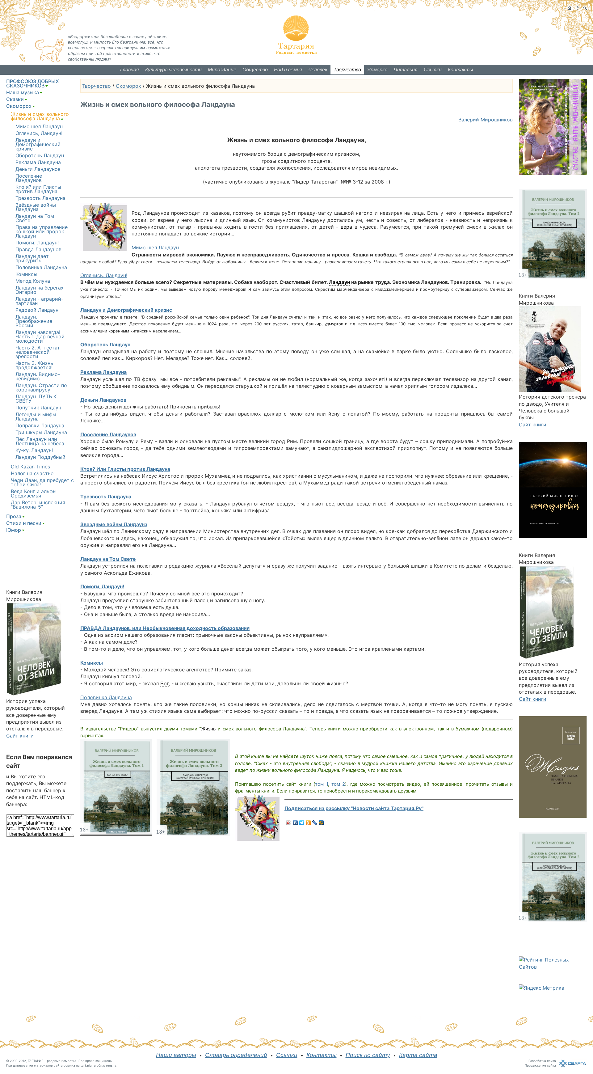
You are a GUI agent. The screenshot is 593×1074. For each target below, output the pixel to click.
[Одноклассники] (308, 823)
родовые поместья (62, 1061)
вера (346, 227)
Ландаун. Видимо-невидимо (37, 376)
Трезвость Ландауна (105, 496)
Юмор (13, 530)
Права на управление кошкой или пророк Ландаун (41, 231)
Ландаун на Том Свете (108, 559)
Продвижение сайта (540, 1065)
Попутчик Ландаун (38, 407)
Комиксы (91, 663)
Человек (317, 69)
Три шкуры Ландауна (41, 432)
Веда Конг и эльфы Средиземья (34, 493)
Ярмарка (377, 69)
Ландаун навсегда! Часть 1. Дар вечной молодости (40, 336)
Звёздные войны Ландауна (35, 207)
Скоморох (128, 86)
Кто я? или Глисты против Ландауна (38, 189)
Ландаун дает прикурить (32, 258)
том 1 (321, 784)
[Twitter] (302, 823)
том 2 (338, 784)
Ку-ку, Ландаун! (34, 450)
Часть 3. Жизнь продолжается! (34, 365)
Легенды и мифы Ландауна (35, 416)
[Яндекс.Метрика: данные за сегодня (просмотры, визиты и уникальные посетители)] (541, 987)
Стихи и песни (23, 523)
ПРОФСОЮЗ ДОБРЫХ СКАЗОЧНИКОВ (32, 83)
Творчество (347, 69)
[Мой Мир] (321, 823)
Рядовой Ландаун (36, 310)
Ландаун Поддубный (40, 457)
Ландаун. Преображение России (33, 321)
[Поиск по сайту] (585, 8)
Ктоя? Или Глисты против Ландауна (125, 469)
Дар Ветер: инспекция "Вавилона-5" (38, 504)
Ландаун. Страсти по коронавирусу (41, 387)
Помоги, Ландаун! (102, 586)
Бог (164, 683)
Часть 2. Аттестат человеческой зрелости (37, 352)
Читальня (406, 69)
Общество (255, 69)
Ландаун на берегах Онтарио (39, 290)
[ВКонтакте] (295, 823)
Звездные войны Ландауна (113, 524)
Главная (129, 69)
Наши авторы (176, 1055)
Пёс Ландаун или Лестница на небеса (39, 441)
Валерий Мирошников (485, 119)
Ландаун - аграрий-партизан (39, 301)
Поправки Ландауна (39, 425)
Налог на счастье (32, 473)
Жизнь (208, 729)
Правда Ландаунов (38, 249)
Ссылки (433, 69)
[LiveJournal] (315, 823)
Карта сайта (418, 1055)
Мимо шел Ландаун (155, 247)
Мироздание (222, 69)
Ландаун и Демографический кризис (126, 310)
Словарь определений (236, 1055)
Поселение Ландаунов (108, 434)
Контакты (460, 69)
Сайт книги (20, 736)
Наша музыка (22, 92)
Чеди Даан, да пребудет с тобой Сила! (42, 482)
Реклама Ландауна (103, 372)
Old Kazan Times (30, 466)
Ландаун (339, 282)
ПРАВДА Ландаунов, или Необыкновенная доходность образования (165, 628)
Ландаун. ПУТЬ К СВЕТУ (36, 398)
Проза (13, 516)
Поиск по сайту (368, 1055)
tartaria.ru (88, 1065)
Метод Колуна (32, 281)
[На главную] (569, 8)
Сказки (15, 99)
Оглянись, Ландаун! (103, 275)
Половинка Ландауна (106, 697)
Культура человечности (173, 69)
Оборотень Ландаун (105, 344)
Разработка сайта (542, 1061)
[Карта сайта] (577, 8)
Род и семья (288, 69)
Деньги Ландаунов (103, 400)
